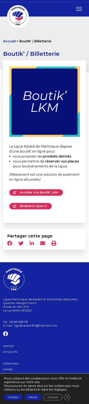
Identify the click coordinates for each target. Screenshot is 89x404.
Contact (8, 346)
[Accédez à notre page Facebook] (5, 334)
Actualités (10, 351)
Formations (11, 363)
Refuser (33, 397)
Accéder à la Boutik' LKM (38, 192)
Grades (8, 369)
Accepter (13, 397)
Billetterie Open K (33, 206)
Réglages (52, 397)
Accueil (9, 41)
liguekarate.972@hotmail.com (36, 325)
